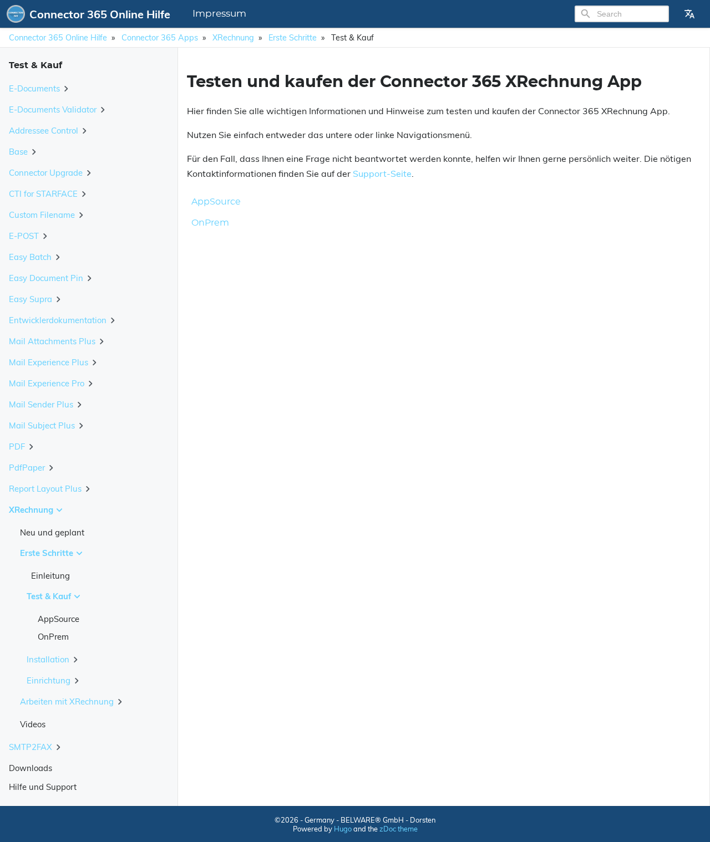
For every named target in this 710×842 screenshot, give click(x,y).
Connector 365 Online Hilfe (58, 38)
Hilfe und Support (43, 787)
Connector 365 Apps (159, 38)
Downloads (30, 768)
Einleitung (50, 575)
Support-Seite (382, 173)
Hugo (343, 828)
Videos (32, 724)
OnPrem (53, 636)
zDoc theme (398, 828)
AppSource (58, 619)
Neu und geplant (52, 532)
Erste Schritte (292, 38)
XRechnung (233, 38)
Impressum (219, 13)
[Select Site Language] (689, 14)
